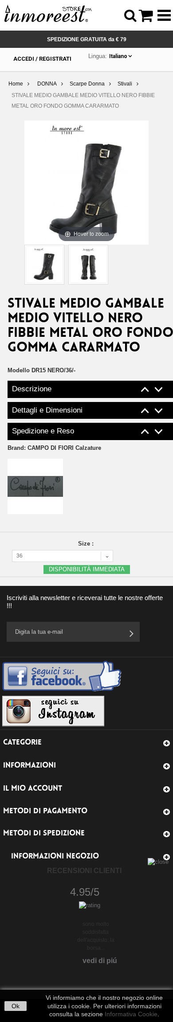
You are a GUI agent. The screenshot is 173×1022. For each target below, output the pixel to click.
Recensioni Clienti (84, 870)
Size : (86, 543)
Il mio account (32, 788)
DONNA (47, 84)
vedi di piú (100, 960)
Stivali (125, 84)
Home (15, 84)
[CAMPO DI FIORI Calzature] (35, 486)
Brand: (54, 448)
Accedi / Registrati (42, 58)
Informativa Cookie (131, 1014)
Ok (16, 1006)
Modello (19, 370)
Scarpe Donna (87, 84)
